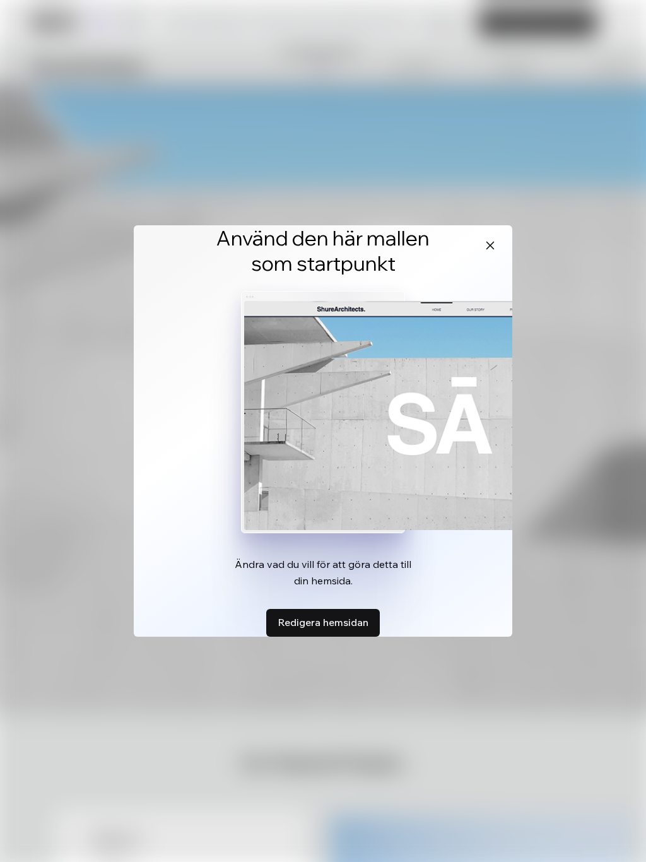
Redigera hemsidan (323, 622)
